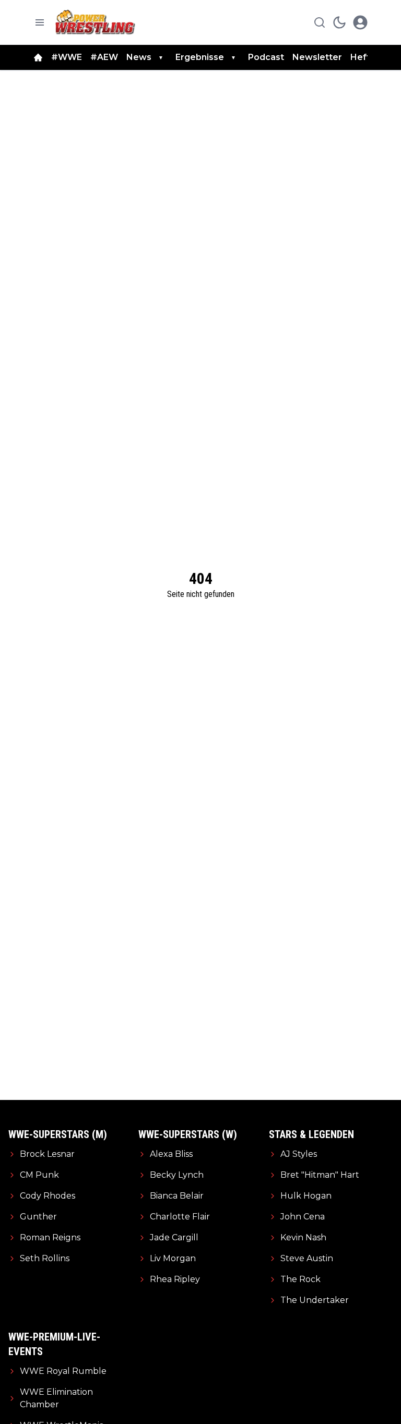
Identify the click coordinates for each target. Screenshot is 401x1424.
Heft (360, 57)
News (138, 57)
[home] (38, 57)
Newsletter (317, 57)
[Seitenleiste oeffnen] (39, 22)
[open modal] (360, 22)
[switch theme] (339, 22)
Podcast (266, 57)
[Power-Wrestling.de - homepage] (96, 22)
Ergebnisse (199, 57)
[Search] (319, 22)
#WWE (66, 57)
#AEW (104, 57)
